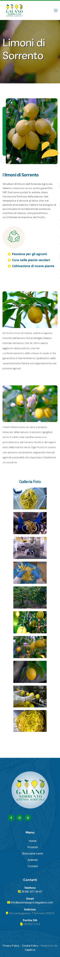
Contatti (33, 866)
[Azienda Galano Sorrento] (19, 817)
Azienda (33, 860)
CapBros (30, 950)
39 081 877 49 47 (31, 891)
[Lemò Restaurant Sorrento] (27, 817)
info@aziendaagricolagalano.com (32, 902)
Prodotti (33, 847)
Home (32, 841)
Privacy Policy (11, 945)
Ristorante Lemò (32, 853)
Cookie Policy (30, 945)
